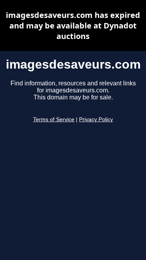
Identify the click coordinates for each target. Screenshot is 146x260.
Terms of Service (53, 119)
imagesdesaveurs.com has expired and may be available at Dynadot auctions (73, 25)
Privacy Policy (96, 119)
